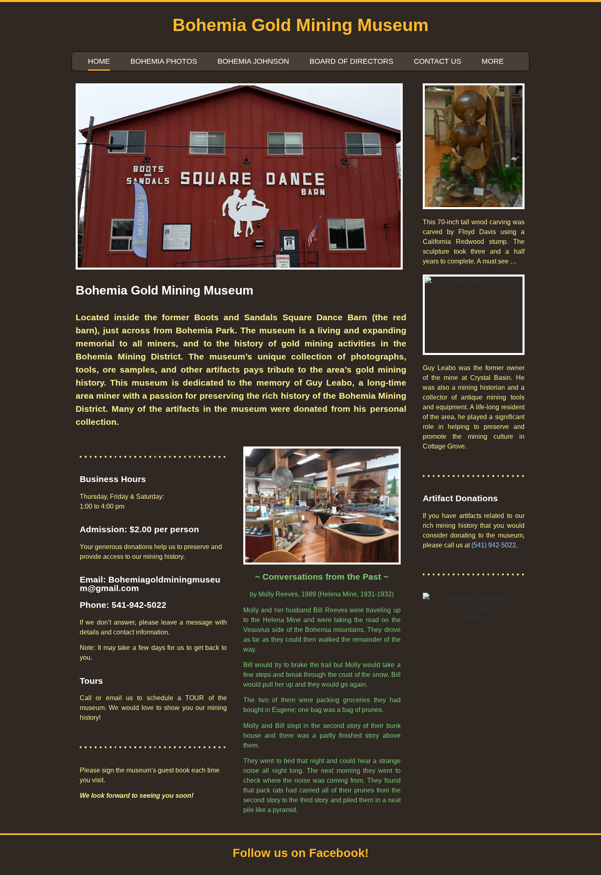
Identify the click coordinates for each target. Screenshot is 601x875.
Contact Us (437, 61)
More (493, 61)
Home (99, 61)
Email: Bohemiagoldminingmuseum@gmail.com (150, 584)
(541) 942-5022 (493, 545)
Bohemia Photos (163, 61)
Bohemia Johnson (253, 61)
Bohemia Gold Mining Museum (300, 25)
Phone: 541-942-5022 (123, 604)
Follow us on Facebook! (301, 852)
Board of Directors (351, 61)
